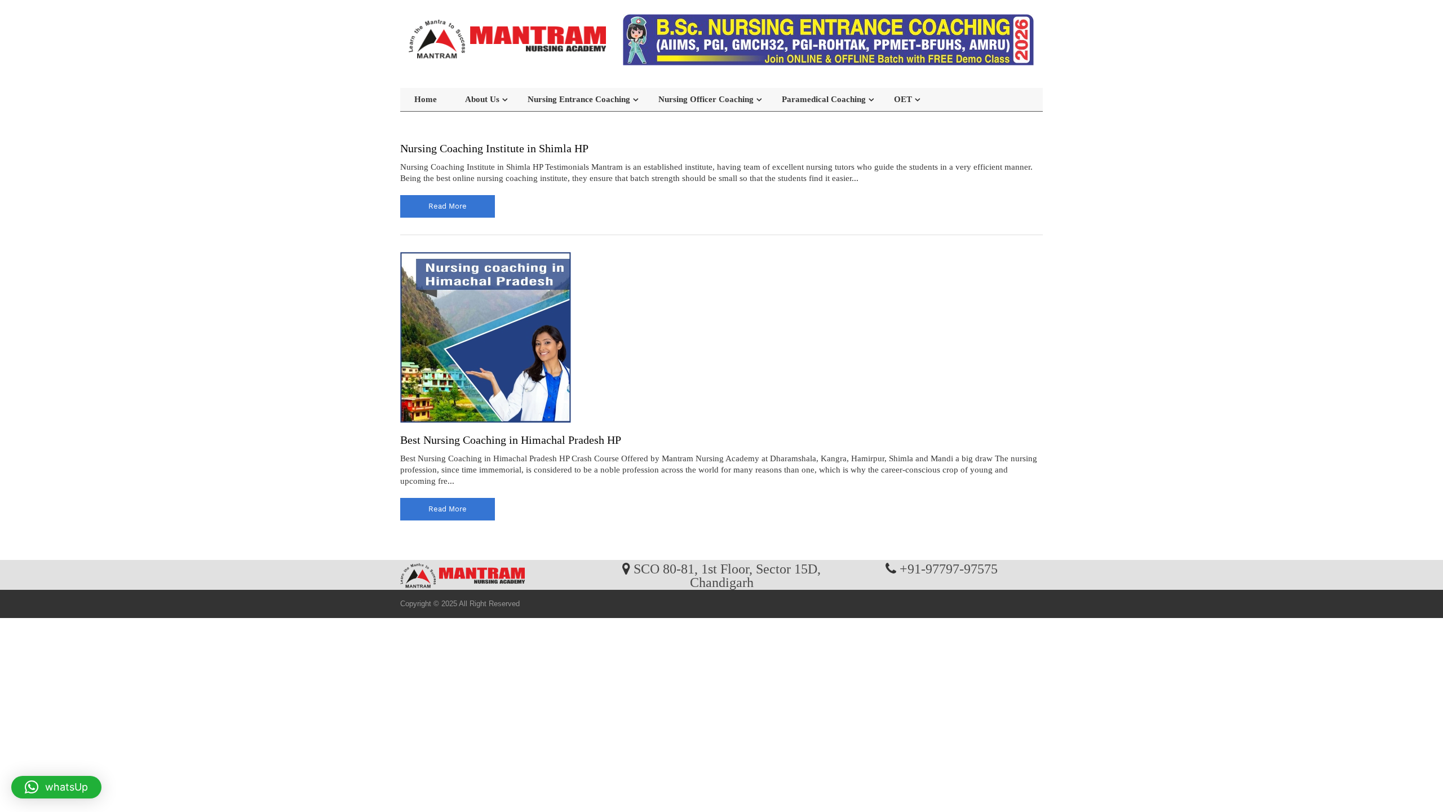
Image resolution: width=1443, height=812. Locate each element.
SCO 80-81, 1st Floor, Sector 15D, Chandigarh (727, 575)
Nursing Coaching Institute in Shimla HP (494, 148)
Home (425, 99)
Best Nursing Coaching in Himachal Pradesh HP (510, 440)
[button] (56, 787)
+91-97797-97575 (949, 568)
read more (447, 206)
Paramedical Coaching (824, 99)
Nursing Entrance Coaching (579, 99)
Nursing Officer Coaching (706, 99)
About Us (482, 99)
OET (903, 99)
